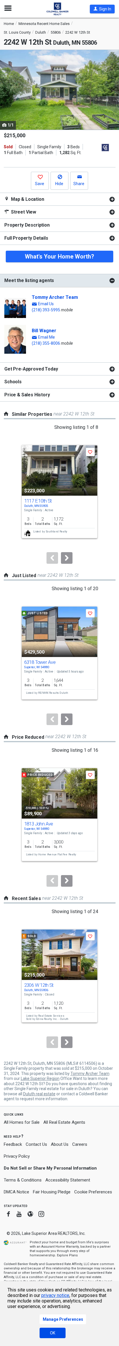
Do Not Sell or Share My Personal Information (50, 1168)
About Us (59, 1144)
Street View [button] (23, 212)
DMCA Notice (16, 1192)
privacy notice (55, 1295)
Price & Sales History (27, 395)
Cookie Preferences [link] (93, 1192)
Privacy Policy (17, 1156)
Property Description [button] (27, 225)
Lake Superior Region (40, 1078)
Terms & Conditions (23, 1180)
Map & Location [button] (27, 199)
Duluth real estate (39, 1094)
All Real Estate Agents (64, 1122)
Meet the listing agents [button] (29, 280)
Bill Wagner (44, 330)
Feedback (13, 1144)
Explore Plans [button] (67, 1255)
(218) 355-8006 (46, 343)
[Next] (66, 558)
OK (52, 1333)
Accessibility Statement (67, 1180)
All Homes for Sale (22, 1122)
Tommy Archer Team (55, 297)
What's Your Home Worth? (59, 256)
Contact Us (36, 1144)
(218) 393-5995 (46, 310)
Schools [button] (13, 381)
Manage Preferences (63, 1319)
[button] (102, 9)
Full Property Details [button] (26, 238)
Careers (79, 1144)
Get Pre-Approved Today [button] (31, 369)
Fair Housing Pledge (51, 1192)
